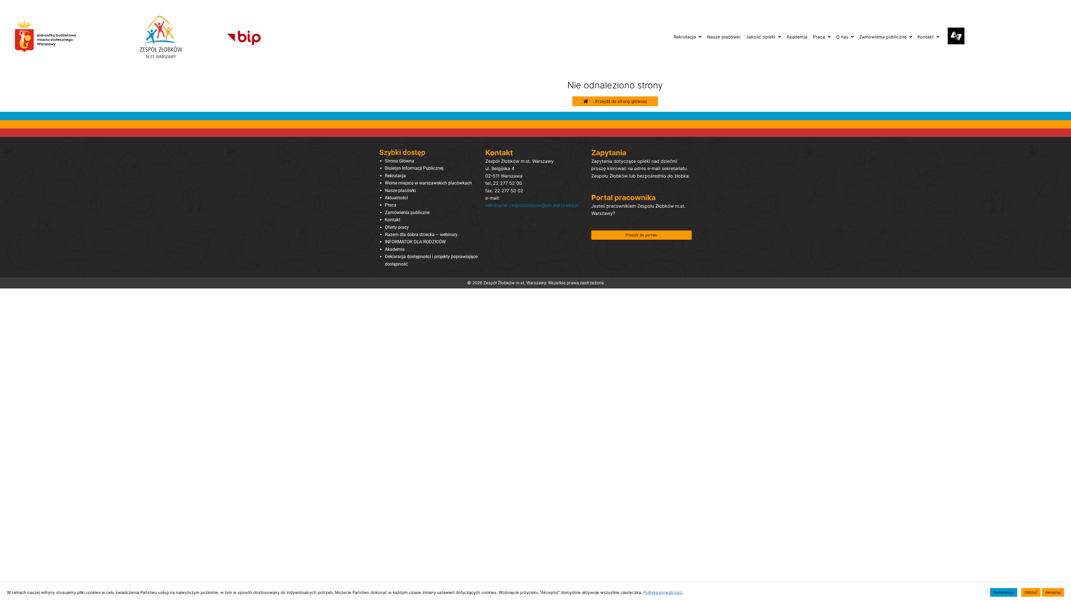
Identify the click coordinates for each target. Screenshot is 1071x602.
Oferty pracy (397, 227)
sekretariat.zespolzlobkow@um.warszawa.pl (532, 205)
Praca (390, 205)
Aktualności (396, 197)
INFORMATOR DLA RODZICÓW (415, 241)
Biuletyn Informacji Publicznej (414, 168)
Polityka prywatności (662, 592)
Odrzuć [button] (1031, 592)
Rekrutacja (395, 175)
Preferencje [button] (1003, 592)
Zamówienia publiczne (407, 212)
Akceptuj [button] (1053, 592)
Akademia (395, 249)
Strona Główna (399, 161)
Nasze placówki (400, 190)
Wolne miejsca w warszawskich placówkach (428, 183)
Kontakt (392, 219)
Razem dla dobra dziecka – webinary (421, 234)
